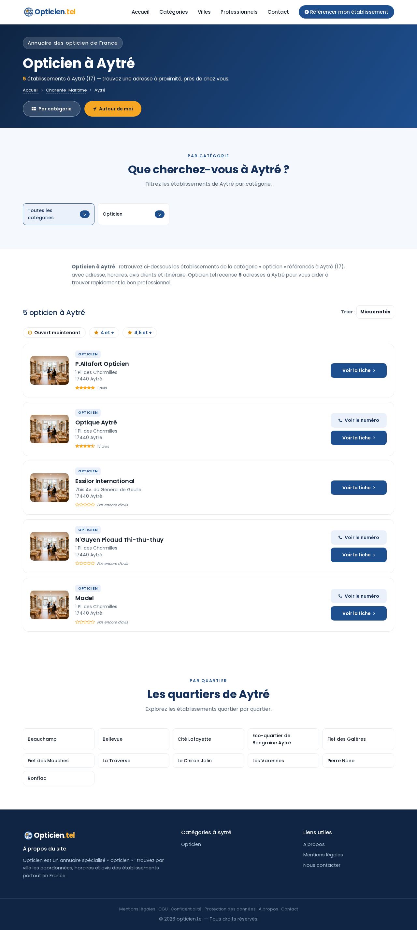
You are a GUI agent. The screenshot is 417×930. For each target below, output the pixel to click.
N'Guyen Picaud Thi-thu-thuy (119, 540)
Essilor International (105, 481)
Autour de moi (116, 109)
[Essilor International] (49, 487)
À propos (314, 844)
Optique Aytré (96, 422)
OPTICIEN (88, 354)
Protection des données (230, 909)
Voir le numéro (362, 420)
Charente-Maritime (66, 90)
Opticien (55, 12)
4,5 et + (143, 332)
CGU (163, 909)
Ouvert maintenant (57, 332)
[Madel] (49, 605)
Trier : (348, 311)
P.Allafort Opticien (102, 364)
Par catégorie (55, 109)
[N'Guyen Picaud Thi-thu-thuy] (49, 546)
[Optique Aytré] (49, 429)
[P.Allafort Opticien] (49, 370)
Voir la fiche (356, 370)
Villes (204, 11)
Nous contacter (321, 865)
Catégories (173, 11)
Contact (278, 11)
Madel (84, 598)
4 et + (107, 332)
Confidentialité (186, 909)
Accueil (141, 11)
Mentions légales (323, 854)
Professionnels (239, 11)
